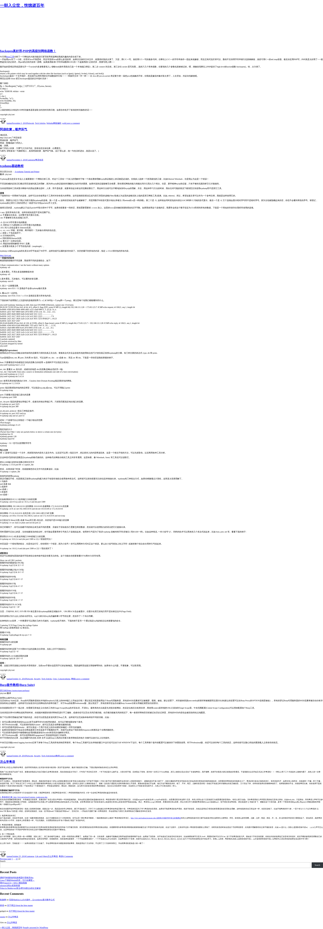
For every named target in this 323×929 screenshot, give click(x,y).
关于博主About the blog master (20, 905)
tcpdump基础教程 (12, 166)
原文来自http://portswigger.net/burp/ (15, 691)
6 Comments (68, 856)
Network (30, 123)
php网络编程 (55, 123)
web (64, 123)
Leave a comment (73, 123)
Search (2, 861)
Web (48, 123)
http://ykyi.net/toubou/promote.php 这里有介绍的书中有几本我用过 (156, 818)
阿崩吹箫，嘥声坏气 (13, 129)
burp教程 (56, 756)
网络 (73, 679)
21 (17, 859)
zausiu (2, 917)
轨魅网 (3, 900)
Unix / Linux (58, 679)
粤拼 (61, 856)
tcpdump (66, 679)
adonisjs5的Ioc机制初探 (10, 885)
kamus (9, 123)
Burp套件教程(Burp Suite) (17, 684)
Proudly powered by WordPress (35, 927)
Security (37, 679)
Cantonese (31, 160)
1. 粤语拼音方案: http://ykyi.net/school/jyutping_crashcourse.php (23, 797)
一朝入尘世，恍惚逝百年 (22, 5)
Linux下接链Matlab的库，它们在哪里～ (17, 880)
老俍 (2, 905)
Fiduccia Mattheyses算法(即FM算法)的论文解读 (20, 888)
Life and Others (41, 856)
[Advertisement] (161, 28)
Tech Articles (40, 123)
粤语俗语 (39, 160)
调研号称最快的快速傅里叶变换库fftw (17, 878)
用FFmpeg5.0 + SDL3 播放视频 (13, 883)
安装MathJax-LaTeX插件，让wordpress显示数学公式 (32, 900)
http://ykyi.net (5, 255)
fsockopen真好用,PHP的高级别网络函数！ (28, 51)
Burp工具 (10, 57)
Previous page (5, 859)
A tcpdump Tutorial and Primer (27, 172)
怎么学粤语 (7, 761)
